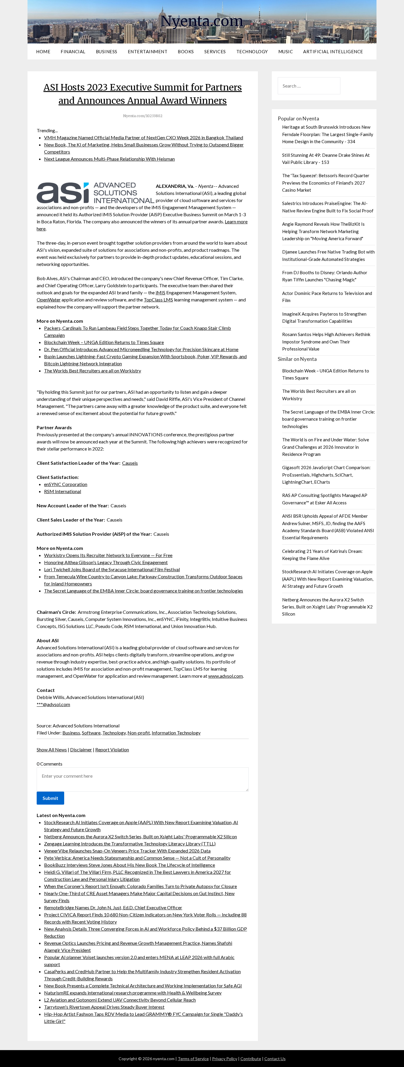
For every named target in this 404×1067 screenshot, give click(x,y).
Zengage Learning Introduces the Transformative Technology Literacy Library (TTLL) (130, 843)
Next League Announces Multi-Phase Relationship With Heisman (109, 159)
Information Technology (176, 732)
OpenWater (49, 299)
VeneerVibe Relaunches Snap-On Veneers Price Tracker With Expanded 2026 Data (127, 850)
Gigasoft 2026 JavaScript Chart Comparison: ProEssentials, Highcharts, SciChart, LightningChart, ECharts (326, 475)
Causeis (130, 463)
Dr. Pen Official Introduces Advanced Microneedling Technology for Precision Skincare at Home (141, 349)
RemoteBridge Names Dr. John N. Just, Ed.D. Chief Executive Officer (113, 907)
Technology (252, 51)
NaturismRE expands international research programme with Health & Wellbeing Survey (133, 992)
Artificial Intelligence (333, 51)
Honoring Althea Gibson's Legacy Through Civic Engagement (106, 562)
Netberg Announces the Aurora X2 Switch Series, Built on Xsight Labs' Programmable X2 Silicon (140, 836)
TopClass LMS (158, 299)
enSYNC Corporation (65, 484)
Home (43, 51)
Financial (73, 51)
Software (91, 732)
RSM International (62, 491)
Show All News (52, 749)
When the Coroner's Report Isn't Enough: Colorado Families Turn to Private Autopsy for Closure (140, 886)
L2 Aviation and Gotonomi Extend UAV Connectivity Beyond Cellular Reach (120, 1000)
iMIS (160, 292)
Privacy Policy (224, 1058)
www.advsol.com (225, 676)
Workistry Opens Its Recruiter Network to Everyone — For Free (108, 555)
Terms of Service (193, 1058)
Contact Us (275, 1058)
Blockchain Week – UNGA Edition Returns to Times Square (104, 342)
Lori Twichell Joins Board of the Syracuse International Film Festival (112, 569)
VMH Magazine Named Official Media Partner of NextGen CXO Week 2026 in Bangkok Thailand (143, 137)
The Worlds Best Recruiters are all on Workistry (92, 370)
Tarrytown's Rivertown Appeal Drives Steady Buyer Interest (104, 1007)
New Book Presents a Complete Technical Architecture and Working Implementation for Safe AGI (143, 985)
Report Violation (112, 749)
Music (285, 51)
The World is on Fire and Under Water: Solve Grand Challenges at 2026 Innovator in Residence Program (325, 447)
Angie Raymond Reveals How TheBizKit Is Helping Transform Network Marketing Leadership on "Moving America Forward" (323, 231)
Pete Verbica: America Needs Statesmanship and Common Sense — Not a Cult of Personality (137, 858)
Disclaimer (81, 749)
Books (186, 51)
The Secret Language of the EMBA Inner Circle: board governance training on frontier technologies (143, 590)
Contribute (250, 1058)
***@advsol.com (53, 704)
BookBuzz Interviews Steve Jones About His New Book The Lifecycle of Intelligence (129, 865)
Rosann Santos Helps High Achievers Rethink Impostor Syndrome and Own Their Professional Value (326, 341)
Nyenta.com (202, 21)
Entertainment (148, 51)
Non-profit (138, 732)
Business (106, 51)
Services (215, 51)
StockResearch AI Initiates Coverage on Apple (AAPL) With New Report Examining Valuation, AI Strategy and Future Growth (327, 579)
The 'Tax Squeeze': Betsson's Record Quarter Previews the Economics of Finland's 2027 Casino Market (325, 183)
